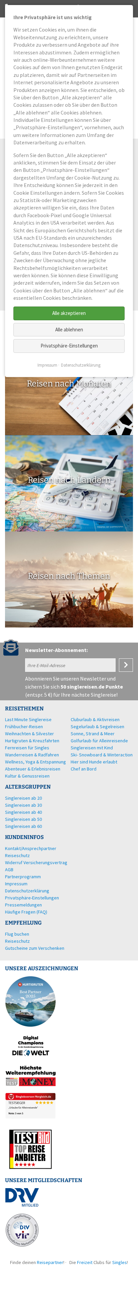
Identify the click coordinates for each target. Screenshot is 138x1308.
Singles (119, 1262)
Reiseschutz (17, 941)
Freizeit (84, 1262)
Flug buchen (17, 934)
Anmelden (126, 665)
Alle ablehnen (69, 329)
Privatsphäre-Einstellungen (69, 345)
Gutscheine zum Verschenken (34, 948)
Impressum (47, 365)
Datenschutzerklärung (80, 365)
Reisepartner (50, 1262)
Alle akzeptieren (69, 313)
